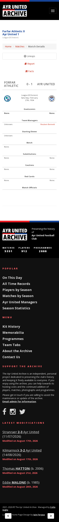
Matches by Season (17, 296)
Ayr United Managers (19, 302)
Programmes (13, 339)
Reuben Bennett (47, 124)
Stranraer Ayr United (20, 432)
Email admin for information (19, 401)
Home (8, 46)
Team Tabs (11, 345)
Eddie (14, 482)
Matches (19, 46)
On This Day (12, 277)
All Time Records (16, 283)
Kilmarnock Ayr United (22, 450)
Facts (31, 71)
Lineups (30, 56)
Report (31, 63)
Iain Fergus (39, 514)
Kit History (11, 326)
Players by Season (17, 290)
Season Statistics (16, 308)
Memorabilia (13, 332)
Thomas (16, 468)
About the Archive (17, 351)
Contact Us (11, 357)
